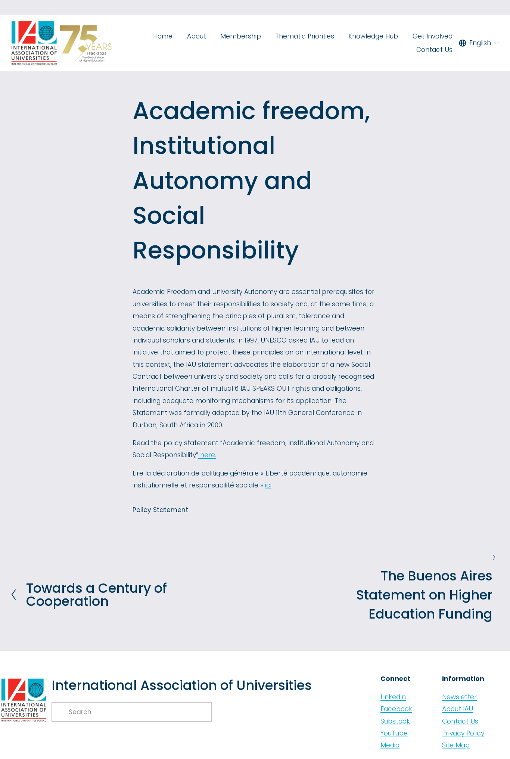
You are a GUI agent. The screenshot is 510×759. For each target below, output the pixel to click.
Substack (395, 721)
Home (162, 36)
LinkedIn (393, 697)
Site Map (456, 745)
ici (268, 485)
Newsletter (459, 697)
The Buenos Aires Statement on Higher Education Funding (424, 595)
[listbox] (479, 43)
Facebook (396, 708)
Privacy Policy (463, 733)
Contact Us (434, 49)
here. (207, 454)
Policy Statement (160, 509)
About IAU (457, 708)
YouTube (394, 733)
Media (389, 745)
